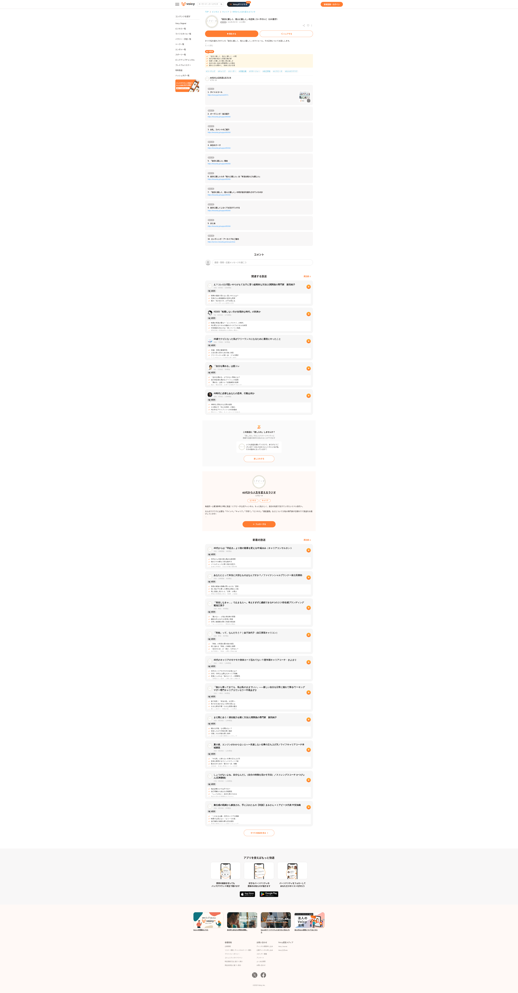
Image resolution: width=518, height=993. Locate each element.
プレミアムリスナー (183, 65)
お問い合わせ (261, 965)
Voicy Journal (282, 946)
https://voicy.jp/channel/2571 (218, 95)
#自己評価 (266, 71)
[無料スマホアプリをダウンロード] (187, 86)
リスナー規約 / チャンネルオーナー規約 (238, 950)
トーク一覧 (179, 44)
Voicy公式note (283, 950)
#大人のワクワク (291, 71)
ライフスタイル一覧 (183, 34)
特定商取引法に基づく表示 (234, 961)
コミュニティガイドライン (233, 958)
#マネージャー (254, 71)
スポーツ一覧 (180, 55)
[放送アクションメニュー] (311, 25)
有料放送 (178, 70)
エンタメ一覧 (180, 49)
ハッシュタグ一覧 (182, 76)
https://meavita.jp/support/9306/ (219, 117)
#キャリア (222, 71)
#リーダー (232, 71)
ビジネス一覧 (180, 29)
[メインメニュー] (177, 4)
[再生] (308, 287)
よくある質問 (261, 961)
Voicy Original (180, 23)
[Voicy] (188, 4)
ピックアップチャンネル (185, 60)
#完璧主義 (242, 71)
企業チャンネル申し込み (265, 950)
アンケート (260, 958)
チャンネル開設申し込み (265, 946)
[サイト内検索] (221, 4)
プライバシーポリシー (232, 954)
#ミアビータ (277, 71)
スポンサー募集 (262, 954)
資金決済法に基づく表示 (233, 965)
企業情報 (228, 946)
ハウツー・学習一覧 (183, 39)
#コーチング (210, 71)
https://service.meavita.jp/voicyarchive (221, 242)
